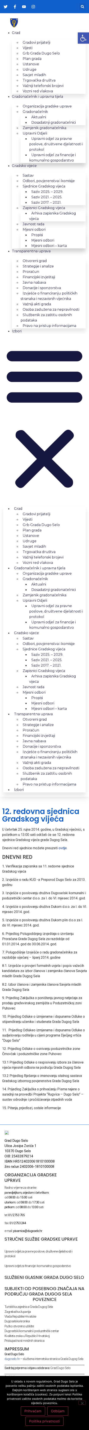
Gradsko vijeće (24, 166)
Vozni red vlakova (38, 91)
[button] (82, 6)
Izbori (17, 331)
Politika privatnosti (44, 1421)
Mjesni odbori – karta (49, 246)
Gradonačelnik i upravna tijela (37, 96)
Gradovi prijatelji (36, 42)
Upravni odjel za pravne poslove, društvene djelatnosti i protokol (56, 144)
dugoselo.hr (12, 1359)
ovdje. (63, 848)
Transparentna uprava (31, 251)
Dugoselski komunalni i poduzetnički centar (32, 1331)
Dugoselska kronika (17, 1321)
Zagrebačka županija (18, 1311)
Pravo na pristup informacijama (49, 326)
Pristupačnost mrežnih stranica (24, 1340)
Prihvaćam (32, 1411)
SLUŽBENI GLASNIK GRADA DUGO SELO (44, 1277)
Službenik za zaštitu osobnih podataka (46, 317)
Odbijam (58, 1411)
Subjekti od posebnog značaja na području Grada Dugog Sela (44, 1291)
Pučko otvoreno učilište (19, 1326)
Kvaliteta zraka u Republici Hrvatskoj (27, 1336)
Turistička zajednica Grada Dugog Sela (29, 1306)
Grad (16, 33)
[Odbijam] (82, 1403)
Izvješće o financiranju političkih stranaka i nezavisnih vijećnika (49, 296)
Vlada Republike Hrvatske (20, 1316)
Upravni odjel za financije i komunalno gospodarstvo (52, 157)
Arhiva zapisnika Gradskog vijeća (52, 216)
